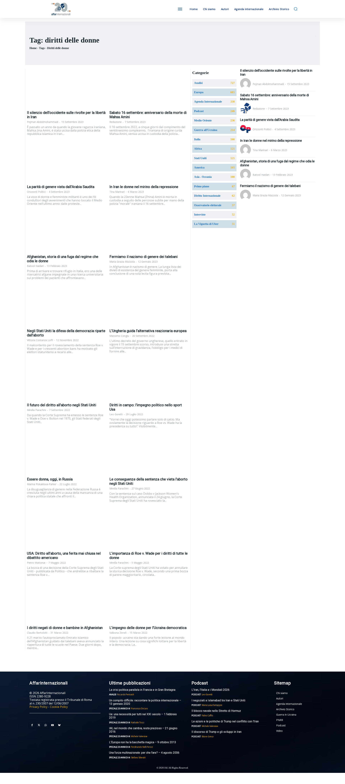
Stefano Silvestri (138, 757)
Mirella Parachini (36, 410)
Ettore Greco (208, 736)
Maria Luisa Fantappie (212, 705)
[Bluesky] (59, 725)
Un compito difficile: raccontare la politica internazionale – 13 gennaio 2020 (145, 702)
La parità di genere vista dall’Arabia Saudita (60, 187)
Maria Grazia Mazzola (122, 261)
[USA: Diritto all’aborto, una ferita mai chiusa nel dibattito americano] (66, 529)
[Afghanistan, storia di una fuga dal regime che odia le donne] (66, 232)
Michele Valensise (139, 736)
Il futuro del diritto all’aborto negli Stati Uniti (61, 405)
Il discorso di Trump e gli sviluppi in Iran (217, 732)
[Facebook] (31, 725)
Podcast (196, 694)
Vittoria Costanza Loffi (40, 340)
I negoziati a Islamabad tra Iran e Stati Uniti (218, 700)
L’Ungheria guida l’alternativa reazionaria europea (148, 331)
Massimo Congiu (119, 335)
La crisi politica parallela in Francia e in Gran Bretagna (142, 690)
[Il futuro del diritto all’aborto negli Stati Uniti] (66, 381)
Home (33, 48)
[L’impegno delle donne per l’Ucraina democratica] (148, 603)
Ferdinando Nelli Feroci (142, 746)
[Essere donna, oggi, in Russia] (66, 455)
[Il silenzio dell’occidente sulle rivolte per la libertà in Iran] (66, 88)
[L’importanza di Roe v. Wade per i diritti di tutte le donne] (148, 529)
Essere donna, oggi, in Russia (50, 479)
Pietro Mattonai (36, 562)
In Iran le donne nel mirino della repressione (143, 187)
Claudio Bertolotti (37, 632)
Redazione (115, 122)
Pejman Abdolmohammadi (42, 122)
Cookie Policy (59, 707)
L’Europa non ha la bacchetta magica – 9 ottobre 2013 (143, 742)
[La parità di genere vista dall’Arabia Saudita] (66, 162)
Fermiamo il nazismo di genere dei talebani (143, 257)
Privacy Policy (38, 707)
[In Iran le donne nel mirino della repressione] (148, 162)
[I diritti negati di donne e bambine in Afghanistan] (66, 603)
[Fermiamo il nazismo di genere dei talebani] (148, 232)
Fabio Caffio (207, 715)
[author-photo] (246, 84)
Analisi (112, 694)
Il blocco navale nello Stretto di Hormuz (216, 711)
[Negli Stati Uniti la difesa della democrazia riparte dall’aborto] (66, 306)
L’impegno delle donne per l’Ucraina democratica (148, 628)
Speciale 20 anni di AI (119, 708)
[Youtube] (52, 725)
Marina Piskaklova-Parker (41, 484)
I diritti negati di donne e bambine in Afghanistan (65, 628)
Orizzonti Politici (36, 191)
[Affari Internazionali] (78, 9)
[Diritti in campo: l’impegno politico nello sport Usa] (148, 381)
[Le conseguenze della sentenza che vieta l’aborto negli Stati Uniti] (148, 455)
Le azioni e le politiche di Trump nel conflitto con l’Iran (225, 721)
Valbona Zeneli (117, 632)
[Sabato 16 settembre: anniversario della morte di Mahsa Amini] (148, 88)
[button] (296, 9)
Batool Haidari (35, 266)
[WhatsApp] (45, 725)
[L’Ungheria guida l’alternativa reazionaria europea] (148, 306)
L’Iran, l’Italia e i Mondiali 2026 (210, 690)
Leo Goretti (116, 414)
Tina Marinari (117, 191)
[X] (38, 725)
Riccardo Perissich (125, 694)
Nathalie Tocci (137, 722)
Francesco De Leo (139, 708)
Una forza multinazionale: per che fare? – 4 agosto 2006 (144, 752)
